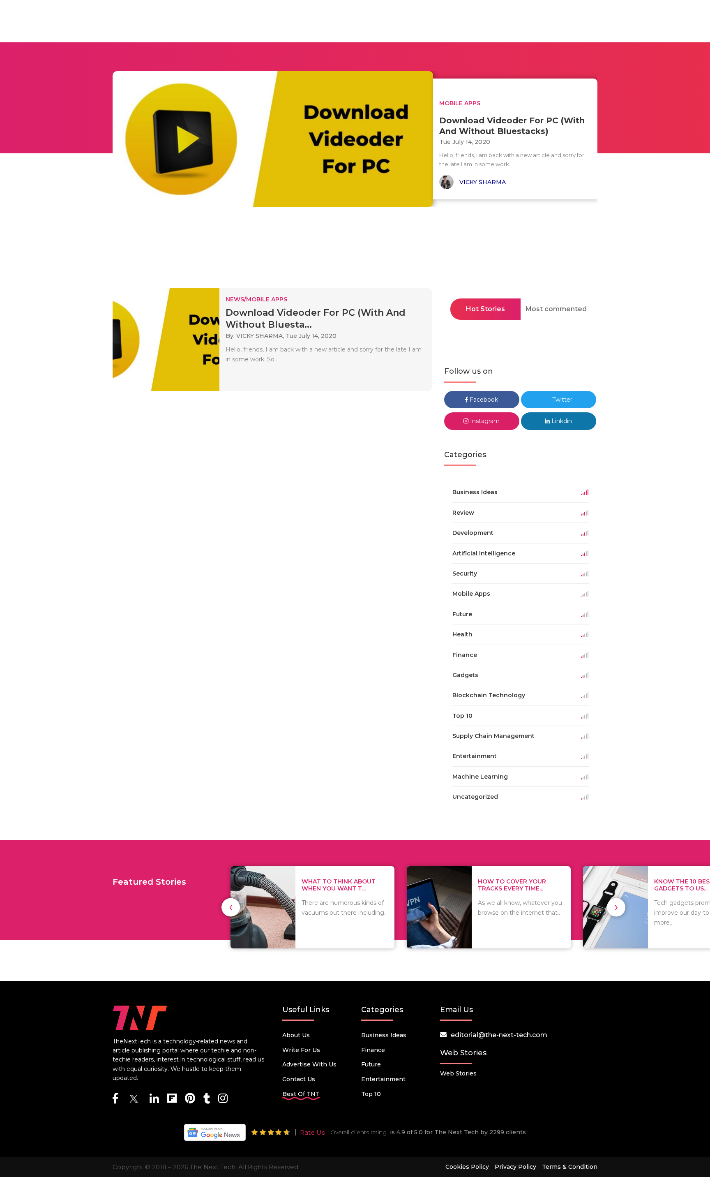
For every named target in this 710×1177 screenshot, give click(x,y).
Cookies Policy (467, 1166)
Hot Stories (485, 309)
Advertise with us (309, 1064)
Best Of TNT (301, 1094)
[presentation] (230, 907)
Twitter (561, 399)
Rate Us (312, 1132)
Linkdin (561, 421)
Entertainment (383, 1079)
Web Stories (458, 1073)
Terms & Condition (569, 1166)
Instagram (484, 421)
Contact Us (298, 1079)
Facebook (483, 399)
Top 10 (371, 1094)
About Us (296, 1035)
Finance (373, 1050)
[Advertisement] (355, 249)
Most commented (556, 309)
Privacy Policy (515, 1166)
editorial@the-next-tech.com (499, 1035)
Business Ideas (383, 1035)
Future (371, 1064)
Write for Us (301, 1050)
